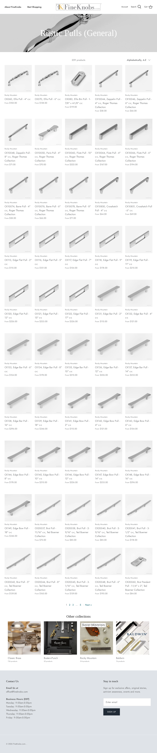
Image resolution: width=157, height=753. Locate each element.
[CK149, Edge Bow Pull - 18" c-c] (18, 507)
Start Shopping (34, 6)
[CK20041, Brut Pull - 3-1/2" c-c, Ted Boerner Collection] (138, 507)
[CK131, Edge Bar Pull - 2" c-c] (108, 293)
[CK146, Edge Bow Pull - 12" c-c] (78, 454)
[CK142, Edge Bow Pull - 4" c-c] (108, 400)
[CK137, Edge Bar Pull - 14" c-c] (138, 346)
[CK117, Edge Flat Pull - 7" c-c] (78, 239)
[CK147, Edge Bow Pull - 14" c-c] (108, 454)
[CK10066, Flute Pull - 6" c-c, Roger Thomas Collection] (138, 132)
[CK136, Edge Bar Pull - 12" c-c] (108, 346)
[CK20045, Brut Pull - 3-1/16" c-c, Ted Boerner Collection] (78, 561)
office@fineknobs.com (17, 691)
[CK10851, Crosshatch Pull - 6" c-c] (138, 186)
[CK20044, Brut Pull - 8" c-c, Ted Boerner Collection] (48, 561)
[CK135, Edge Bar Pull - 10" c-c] (78, 346)
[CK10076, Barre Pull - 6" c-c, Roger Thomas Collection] (48, 186)
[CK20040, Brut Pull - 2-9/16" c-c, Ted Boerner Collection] (108, 507)
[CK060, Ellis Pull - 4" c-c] (18, 78)
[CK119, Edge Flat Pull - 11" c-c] (138, 239)
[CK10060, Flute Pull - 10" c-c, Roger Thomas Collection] (78, 132)
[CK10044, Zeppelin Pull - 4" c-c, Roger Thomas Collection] (108, 78)
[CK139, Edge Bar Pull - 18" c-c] (48, 400)
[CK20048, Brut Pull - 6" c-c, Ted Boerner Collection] (108, 561)
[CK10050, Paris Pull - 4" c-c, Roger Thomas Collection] (48, 132)
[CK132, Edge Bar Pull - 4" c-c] (138, 293)
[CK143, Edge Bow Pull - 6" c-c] (138, 400)
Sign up (111, 711)
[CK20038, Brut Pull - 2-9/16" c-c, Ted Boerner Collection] (78, 507)
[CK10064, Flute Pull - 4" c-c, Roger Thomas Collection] (108, 132)
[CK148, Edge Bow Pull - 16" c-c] (138, 454)
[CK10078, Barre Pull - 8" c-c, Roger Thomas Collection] (78, 186)
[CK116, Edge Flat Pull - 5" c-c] (48, 239)
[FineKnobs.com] (78, 7)
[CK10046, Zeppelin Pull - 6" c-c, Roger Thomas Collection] (138, 78)
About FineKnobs (13, 6)
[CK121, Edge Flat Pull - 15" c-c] (48, 293)
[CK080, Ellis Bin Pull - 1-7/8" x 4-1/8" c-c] (78, 78)
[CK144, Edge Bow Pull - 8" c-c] (18, 454)
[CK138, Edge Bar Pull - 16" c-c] (18, 400)
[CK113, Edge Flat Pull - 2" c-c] (18, 239)
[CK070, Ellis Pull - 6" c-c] (48, 78)
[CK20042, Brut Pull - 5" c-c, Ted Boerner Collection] (18, 561)
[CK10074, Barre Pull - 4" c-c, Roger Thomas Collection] (18, 186)
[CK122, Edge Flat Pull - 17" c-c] (78, 293)
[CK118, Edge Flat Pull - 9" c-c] (108, 239)
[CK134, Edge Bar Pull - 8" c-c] (48, 346)
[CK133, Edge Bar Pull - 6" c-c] (18, 346)
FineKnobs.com (19, 744)
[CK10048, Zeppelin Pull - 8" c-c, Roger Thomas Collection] (18, 132)
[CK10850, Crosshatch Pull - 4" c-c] (108, 186)
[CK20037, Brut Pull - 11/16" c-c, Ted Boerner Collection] (48, 507)
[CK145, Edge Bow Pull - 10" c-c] (48, 454)
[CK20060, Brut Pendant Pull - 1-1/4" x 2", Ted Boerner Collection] (138, 561)
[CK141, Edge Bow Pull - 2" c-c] (78, 400)
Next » (88, 605)
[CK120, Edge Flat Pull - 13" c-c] (18, 293)
